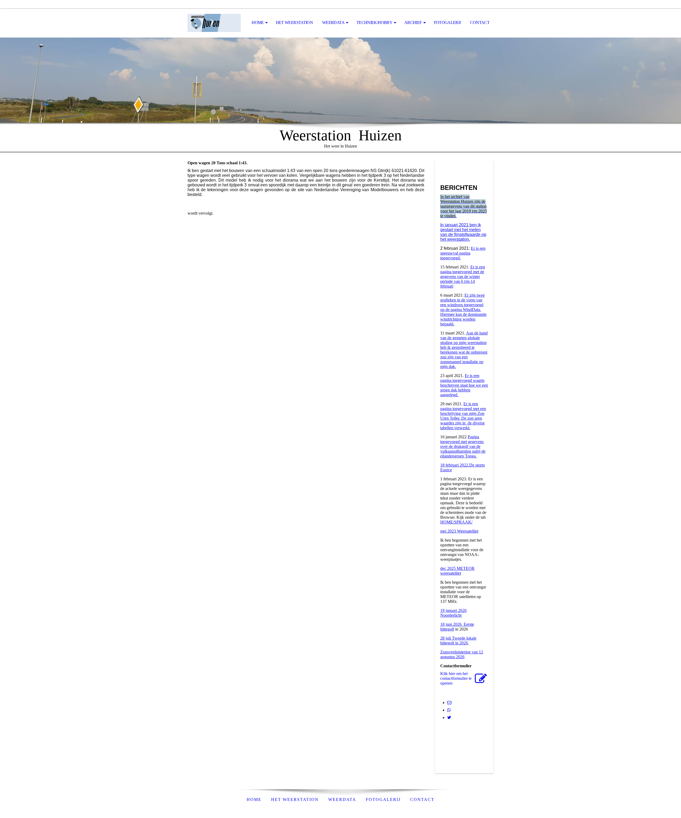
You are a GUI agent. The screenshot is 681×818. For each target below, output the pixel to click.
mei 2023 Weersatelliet (459, 531)
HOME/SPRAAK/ (456, 522)
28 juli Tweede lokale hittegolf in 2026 (458, 640)
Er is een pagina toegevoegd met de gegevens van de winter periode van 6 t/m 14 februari (462, 276)
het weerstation (294, 22)
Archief (413, 22)
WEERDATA (342, 799)
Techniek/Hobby (374, 22)
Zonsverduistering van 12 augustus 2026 (461, 654)
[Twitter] (449, 717)
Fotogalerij (447, 22)
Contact (479, 22)
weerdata (333, 22)
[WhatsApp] (449, 710)
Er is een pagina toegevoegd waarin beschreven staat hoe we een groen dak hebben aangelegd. (464, 385)
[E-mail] (449, 702)
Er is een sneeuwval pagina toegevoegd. (462, 253)
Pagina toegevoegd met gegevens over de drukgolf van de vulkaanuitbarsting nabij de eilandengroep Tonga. (462, 446)
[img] (214, 23)
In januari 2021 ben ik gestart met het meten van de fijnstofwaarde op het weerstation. (463, 232)
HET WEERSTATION (295, 799)
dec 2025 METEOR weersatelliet (457, 570)
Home (258, 22)
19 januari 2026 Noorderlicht (453, 612)
